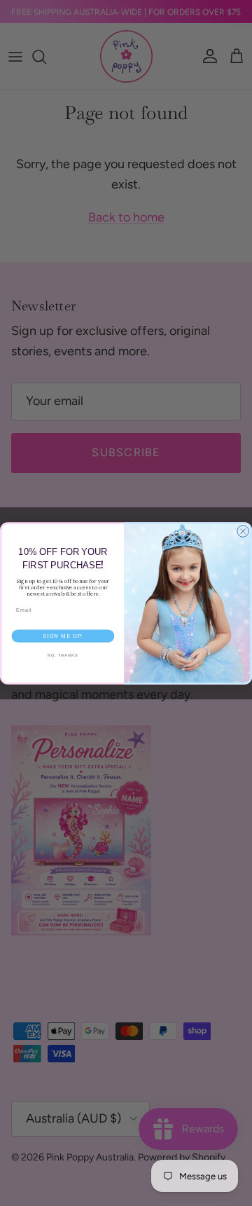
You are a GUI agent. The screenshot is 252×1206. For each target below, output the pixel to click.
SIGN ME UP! (63, 636)
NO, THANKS (63, 655)
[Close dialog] (243, 531)
